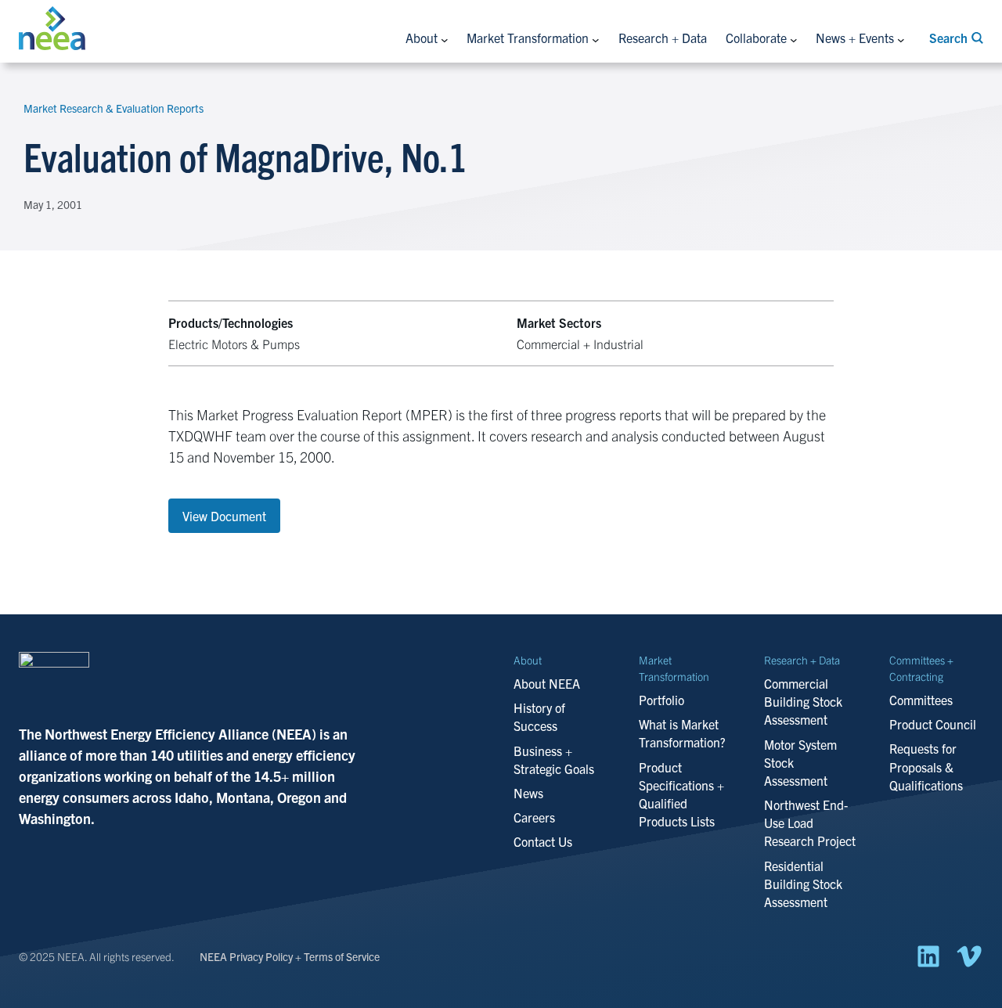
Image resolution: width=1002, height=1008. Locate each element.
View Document (224, 516)
